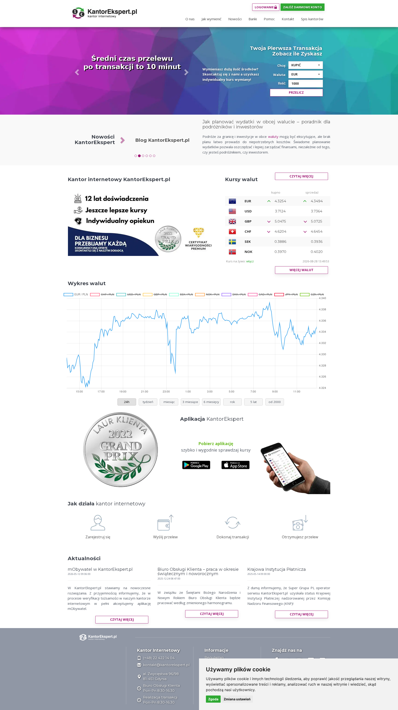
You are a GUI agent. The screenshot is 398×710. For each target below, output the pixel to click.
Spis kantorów (312, 19)
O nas (190, 19)
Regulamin (214, 657)
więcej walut (301, 270)
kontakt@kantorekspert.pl (166, 665)
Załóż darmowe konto (302, 7)
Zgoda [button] (213, 699)
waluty (273, 136)
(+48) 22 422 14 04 (158, 658)
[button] (77, 72)
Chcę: (281, 65)
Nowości (235, 19)
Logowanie (264, 7)
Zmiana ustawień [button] (237, 699)
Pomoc (269, 19)
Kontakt (288, 19)
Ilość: (282, 83)
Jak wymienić (211, 19)
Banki (253, 19)
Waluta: (279, 74)
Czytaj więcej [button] (122, 619)
